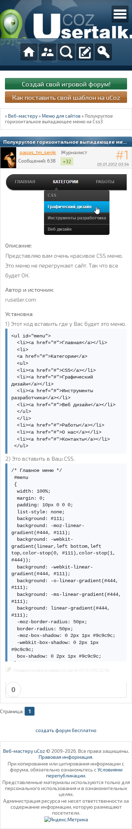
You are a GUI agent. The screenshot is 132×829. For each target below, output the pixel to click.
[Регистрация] (84, 52)
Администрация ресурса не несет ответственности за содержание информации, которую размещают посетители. (66, 807)
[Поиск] (66, 52)
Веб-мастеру (23, 116)
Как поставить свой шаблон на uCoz (66, 97)
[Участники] (47, 52)
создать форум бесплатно (66, 730)
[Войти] (103, 52)
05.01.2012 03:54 (113, 164)
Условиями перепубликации (84, 772)
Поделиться (127, 173)
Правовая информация (65, 757)
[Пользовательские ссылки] (120, 14)
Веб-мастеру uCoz (24, 751)
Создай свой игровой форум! (66, 84)
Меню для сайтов (61, 116)
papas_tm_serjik (38, 152)
